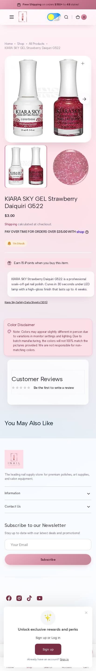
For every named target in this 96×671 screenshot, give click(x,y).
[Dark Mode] (54, 17)
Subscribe (48, 560)
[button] (12, 17)
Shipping (11, 224)
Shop (20, 43)
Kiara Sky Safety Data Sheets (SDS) (26, 302)
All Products (37, 43)
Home (9, 43)
